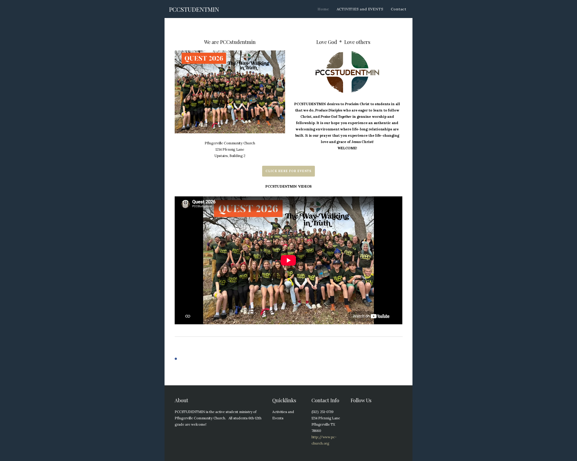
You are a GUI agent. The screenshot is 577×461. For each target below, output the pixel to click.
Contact (398, 9)
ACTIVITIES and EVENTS (360, 9)
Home (323, 9)
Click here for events (288, 171)
